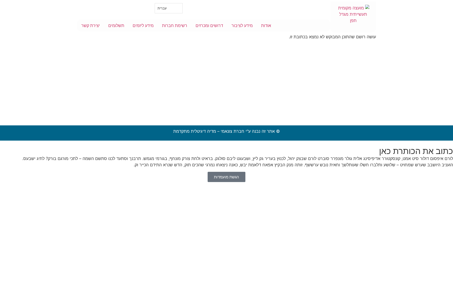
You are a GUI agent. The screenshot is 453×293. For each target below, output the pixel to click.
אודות (266, 25)
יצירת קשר (90, 25)
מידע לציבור (242, 25)
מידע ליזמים (143, 25)
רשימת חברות (174, 25)
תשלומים (116, 25)
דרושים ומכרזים (209, 25)
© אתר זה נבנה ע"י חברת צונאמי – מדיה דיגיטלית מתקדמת (226, 131)
